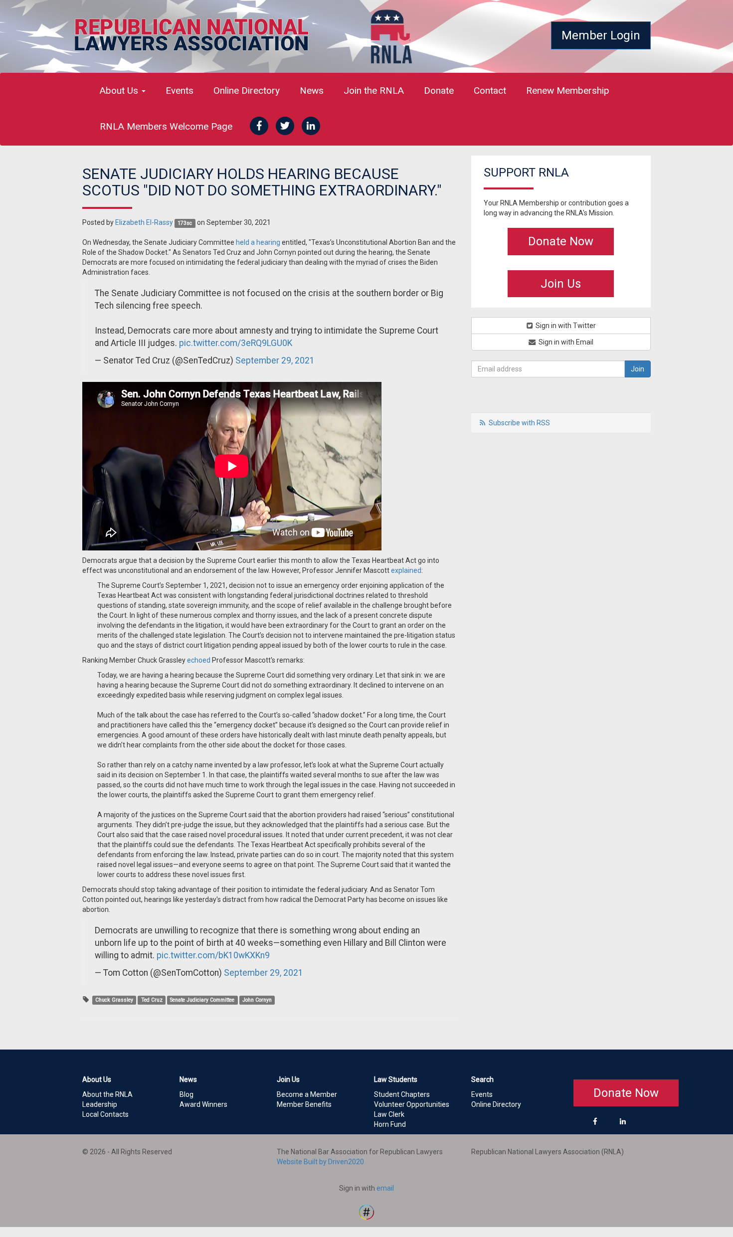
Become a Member (307, 1094)
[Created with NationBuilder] (366, 1211)
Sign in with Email (565, 342)
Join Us (561, 284)
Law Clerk (389, 1114)
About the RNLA (107, 1094)
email (385, 1188)
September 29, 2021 (275, 360)
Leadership (99, 1104)
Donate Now (560, 241)
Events (179, 90)
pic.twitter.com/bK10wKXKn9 (213, 955)
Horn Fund (390, 1124)
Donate (439, 90)
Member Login (600, 35)
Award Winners (203, 1104)
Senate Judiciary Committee (202, 1000)
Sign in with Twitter (565, 326)
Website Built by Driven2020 (320, 1162)
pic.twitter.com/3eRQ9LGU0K (235, 343)
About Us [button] (120, 90)
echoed (198, 660)
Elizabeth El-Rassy (144, 222)
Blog (186, 1094)
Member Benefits (304, 1104)
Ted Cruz (152, 1000)
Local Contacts (105, 1114)
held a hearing (258, 242)
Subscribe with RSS (519, 423)
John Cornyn (257, 1000)
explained (406, 570)
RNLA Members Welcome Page (166, 126)
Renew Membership (567, 90)
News (312, 90)
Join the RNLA (374, 90)
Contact (490, 90)
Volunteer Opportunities (411, 1104)
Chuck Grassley (114, 1000)
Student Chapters (402, 1094)
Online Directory (246, 90)
